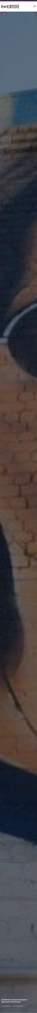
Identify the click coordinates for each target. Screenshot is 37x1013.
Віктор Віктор (6, 1006)
